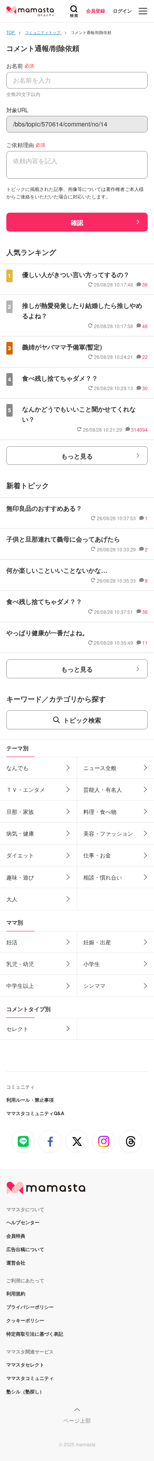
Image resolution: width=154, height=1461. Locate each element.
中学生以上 (20, 985)
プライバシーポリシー (30, 1306)
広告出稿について (25, 1249)
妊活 (11, 942)
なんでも (17, 768)
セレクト (17, 1029)
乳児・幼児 (20, 964)
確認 (77, 222)
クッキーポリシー (25, 1320)
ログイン (122, 10)
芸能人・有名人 (102, 789)
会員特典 (15, 1235)
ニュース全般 (99, 768)
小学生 (91, 964)
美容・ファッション (108, 833)
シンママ (94, 985)
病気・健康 (20, 833)
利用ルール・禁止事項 (30, 1099)
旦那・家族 (20, 811)
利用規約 (15, 1293)
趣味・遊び (20, 877)
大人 (11, 899)
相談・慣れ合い (102, 877)
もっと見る (77, 456)
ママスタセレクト (25, 1364)
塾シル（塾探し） (25, 1391)
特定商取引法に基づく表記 (34, 1333)
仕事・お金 (97, 855)
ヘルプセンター (22, 1222)
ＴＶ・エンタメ (25, 789)
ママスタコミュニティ (30, 1378)
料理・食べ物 (99, 811)
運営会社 (15, 1262)
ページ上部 (77, 1420)
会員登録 (95, 10)
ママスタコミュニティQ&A (35, 1113)
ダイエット (20, 855)
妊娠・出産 (97, 942)
